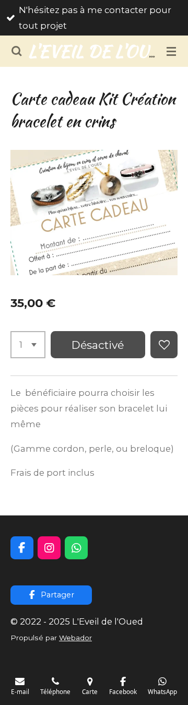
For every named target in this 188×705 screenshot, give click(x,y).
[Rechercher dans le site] (16, 51)
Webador (75, 637)
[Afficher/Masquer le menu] (171, 51)
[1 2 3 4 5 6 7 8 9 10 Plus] (27, 344)
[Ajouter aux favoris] (164, 344)
